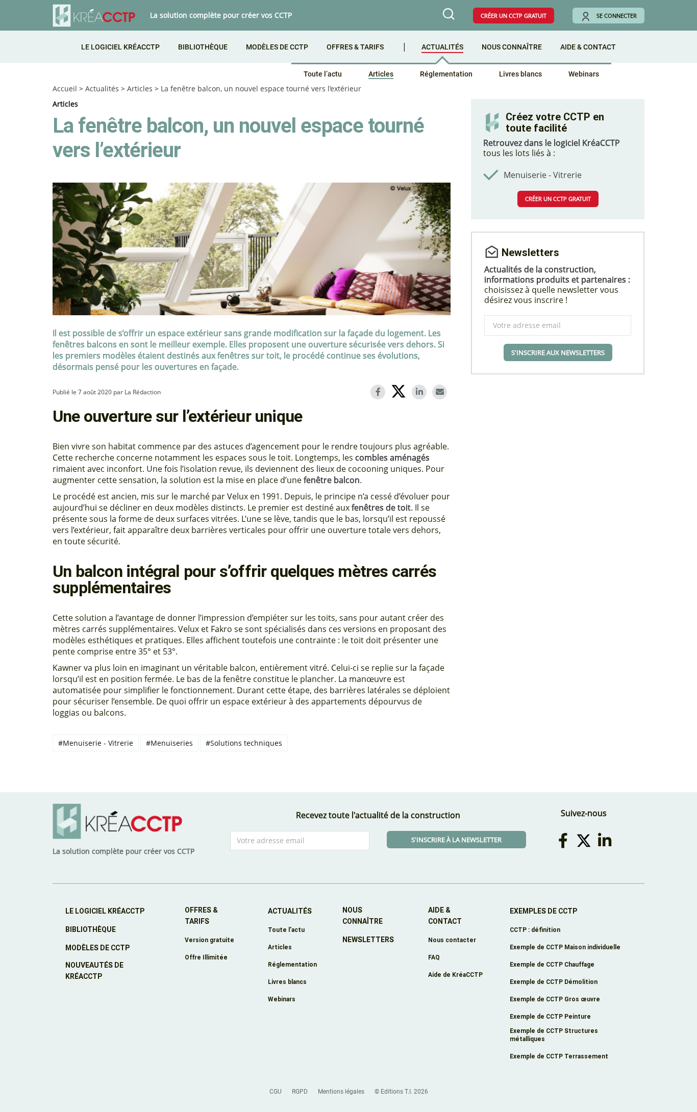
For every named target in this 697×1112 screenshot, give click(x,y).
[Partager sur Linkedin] (421, 392)
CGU (275, 1091)
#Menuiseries (169, 743)
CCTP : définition (535, 929)
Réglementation (446, 74)
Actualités (442, 47)
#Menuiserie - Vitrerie (95, 743)
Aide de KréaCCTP (455, 974)
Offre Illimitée (206, 957)
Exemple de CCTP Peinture (550, 1016)
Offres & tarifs (355, 47)
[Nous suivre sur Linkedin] (606, 840)
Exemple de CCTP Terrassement (559, 1056)
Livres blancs (520, 74)
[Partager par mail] (441, 392)
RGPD (300, 1091)
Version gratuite (209, 940)
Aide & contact (445, 915)
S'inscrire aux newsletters (558, 352)
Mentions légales (341, 1091)
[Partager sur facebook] (379, 392)
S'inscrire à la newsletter (456, 839)
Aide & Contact (588, 47)
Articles (380, 74)
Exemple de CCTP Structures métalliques (554, 1035)
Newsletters (368, 939)
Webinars (583, 74)
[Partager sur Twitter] (400, 392)
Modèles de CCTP (277, 47)
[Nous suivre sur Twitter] (585, 840)
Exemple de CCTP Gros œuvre (555, 999)
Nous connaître (512, 47)
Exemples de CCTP (543, 911)
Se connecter (616, 15)
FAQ (434, 957)
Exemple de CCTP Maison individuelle (565, 947)
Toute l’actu (323, 74)
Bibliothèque (203, 47)
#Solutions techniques (244, 743)
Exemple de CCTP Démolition (554, 981)
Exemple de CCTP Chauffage (552, 964)
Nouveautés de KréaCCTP (94, 971)
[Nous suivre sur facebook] (565, 840)
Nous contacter (452, 940)
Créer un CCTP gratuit (513, 15)
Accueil (65, 88)
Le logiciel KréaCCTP (120, 47)
